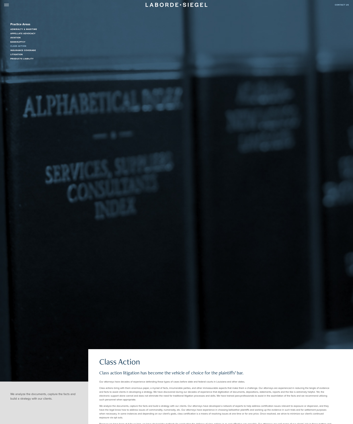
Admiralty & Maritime (23, 29)
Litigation (16, 54)
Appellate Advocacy (23, 33)
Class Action (18, 46)
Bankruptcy (18, 42)
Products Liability (22, 58)
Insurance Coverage (23, 50)
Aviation (15, 37)
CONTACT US (342, 5)
